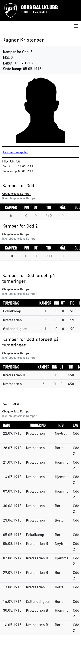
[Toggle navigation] (75, 26)
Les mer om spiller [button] (15, 152)
